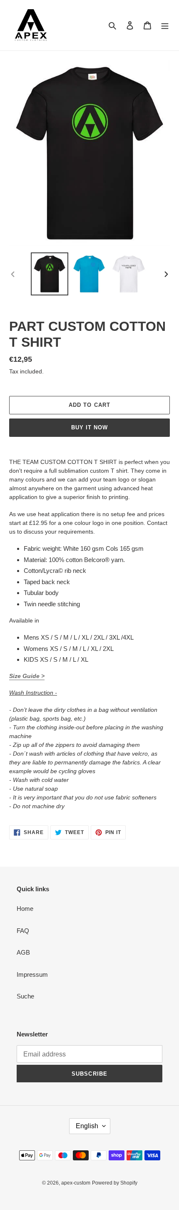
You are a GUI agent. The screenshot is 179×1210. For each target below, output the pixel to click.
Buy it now (89, 427)
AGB (23, 952)
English (87, 1125)
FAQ (23, 930)
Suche (25, 996)
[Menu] (165, 25)
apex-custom (75, 1183)
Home (25, 908)
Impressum (32, 974)
